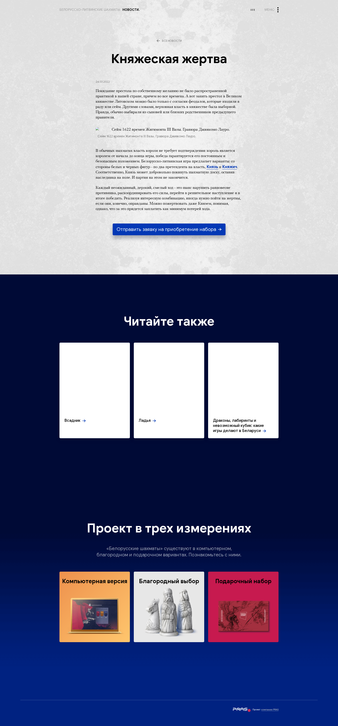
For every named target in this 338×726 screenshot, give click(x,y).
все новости (172, 41)
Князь (212, 166)
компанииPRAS (270, 709)
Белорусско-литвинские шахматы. (89, 10)
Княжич (229, 166)
